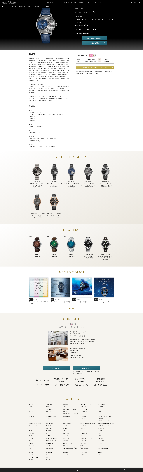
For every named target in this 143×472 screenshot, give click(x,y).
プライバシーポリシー (129, 469)
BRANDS (50, 2)
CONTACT (97, 2)
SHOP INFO (67, 2)
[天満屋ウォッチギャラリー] (9, 2)
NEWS (58, 2)
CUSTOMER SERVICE (82, 2)
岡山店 (85, 33)
